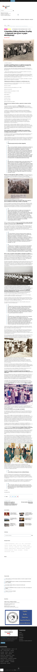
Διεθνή (28, 545)
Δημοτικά (24, 545)
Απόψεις (8, 25)
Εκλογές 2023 (11, 546)
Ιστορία (21, 546)
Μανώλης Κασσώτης (12, 548)
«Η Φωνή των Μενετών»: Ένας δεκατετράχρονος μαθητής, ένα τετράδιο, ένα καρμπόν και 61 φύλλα (18, 578)
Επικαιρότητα (16, 546)
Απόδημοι (10, 545)
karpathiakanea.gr (3, 670)
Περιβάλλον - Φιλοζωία (21, 548)
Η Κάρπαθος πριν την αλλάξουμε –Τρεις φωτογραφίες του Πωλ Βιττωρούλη (13, 524)
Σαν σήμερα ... (20, 550)
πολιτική (12, 551)
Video (23, 543)
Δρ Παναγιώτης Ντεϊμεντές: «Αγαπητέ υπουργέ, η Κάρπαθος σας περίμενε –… (28, 519)
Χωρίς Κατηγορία (7, 551)
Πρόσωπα (15, 550)
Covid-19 (17, 543)
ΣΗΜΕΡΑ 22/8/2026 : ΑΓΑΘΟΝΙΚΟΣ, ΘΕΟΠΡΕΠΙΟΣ (10, 601)
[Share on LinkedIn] (15, 497)
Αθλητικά (6, 545)
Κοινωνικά (6, 548)
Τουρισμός (26, 550)
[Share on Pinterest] (18, 497)
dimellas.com (18, 670)
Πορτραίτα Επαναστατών (8, 550)
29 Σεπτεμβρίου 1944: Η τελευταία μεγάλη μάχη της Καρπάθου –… (13, 519)
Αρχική (5, 25)
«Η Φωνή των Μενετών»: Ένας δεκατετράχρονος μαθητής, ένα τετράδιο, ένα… (14, 513)
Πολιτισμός (28, 548)
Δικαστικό (6, 546)
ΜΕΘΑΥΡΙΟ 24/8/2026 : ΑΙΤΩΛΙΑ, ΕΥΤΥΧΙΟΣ (9, 606)
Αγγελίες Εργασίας (28, 543)
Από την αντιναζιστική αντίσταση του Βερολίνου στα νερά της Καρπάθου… (28, 524)
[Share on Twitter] (13, 497)
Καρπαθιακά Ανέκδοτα (27, 546)
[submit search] (13, 10)
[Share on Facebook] (10, 497)
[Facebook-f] (18, 14)
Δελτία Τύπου (19, 545)
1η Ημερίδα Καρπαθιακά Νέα (9, 543)
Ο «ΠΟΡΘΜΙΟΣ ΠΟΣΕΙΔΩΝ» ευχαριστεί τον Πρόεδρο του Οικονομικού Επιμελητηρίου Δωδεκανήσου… (29, 513)
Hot (20, 543)
